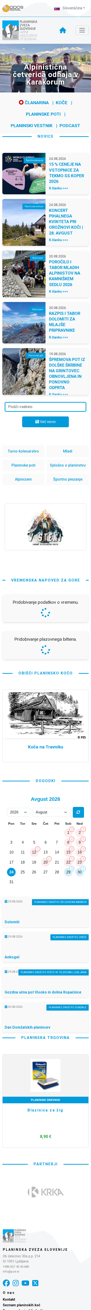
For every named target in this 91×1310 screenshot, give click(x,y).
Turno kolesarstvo (23, 451)
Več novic (47, 421)
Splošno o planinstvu (68, 465)
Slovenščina (72, 8)
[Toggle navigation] (82, 30)
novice (46, 136)
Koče (61, 102)
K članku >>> (58, 188)
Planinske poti (43, 114)
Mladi (67, 451)
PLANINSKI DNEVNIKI (45, 1223)
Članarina (36, 102)
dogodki (46, 904)
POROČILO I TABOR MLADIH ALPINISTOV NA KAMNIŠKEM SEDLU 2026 (64, 273)
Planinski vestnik (31, 125)
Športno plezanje (67, 479)
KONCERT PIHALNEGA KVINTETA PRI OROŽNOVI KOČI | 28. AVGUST (66, 222)
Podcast (70, 125)
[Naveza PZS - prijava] (15, 8)
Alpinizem (23, 479)
